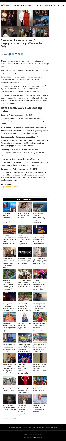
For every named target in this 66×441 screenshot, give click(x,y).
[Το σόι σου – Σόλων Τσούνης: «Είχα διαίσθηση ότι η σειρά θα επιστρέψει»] (40, 399)
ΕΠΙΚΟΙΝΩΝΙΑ (18, 1)
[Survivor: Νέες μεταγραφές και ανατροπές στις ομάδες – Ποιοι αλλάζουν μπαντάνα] (25, 296)
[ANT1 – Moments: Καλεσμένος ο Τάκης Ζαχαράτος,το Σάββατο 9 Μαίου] (25, 380)
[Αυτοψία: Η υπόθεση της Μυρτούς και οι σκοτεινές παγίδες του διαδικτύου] (25, 252)
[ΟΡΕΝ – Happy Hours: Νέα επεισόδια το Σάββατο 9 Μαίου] (9, 380)
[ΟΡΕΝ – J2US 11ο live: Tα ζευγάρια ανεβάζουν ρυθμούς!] (40, 380)
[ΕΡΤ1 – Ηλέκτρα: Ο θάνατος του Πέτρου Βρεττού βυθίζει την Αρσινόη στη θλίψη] (40, 252)
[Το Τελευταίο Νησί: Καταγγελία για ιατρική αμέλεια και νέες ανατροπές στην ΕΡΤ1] (40, 296)
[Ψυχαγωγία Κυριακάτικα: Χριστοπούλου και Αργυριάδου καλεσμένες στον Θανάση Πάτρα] (40, 274)
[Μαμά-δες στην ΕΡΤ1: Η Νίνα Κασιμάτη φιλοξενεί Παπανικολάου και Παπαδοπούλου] (40, 317)
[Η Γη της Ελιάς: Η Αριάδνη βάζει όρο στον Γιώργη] (25, 207)
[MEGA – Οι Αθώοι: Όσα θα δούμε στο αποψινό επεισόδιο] (9, 399)
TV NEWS (38, 5)
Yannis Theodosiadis (38, 437)
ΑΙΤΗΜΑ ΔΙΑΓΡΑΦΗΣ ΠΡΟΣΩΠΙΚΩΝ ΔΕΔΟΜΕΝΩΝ (45, 427)
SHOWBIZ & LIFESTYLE (23, 5)
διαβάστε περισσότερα (9, 187)
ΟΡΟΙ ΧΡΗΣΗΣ (27, 427)
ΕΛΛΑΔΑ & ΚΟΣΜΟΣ (52, 5)
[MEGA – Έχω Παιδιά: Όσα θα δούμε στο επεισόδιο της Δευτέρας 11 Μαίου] (40, 358)
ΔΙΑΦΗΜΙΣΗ (11, 1)
